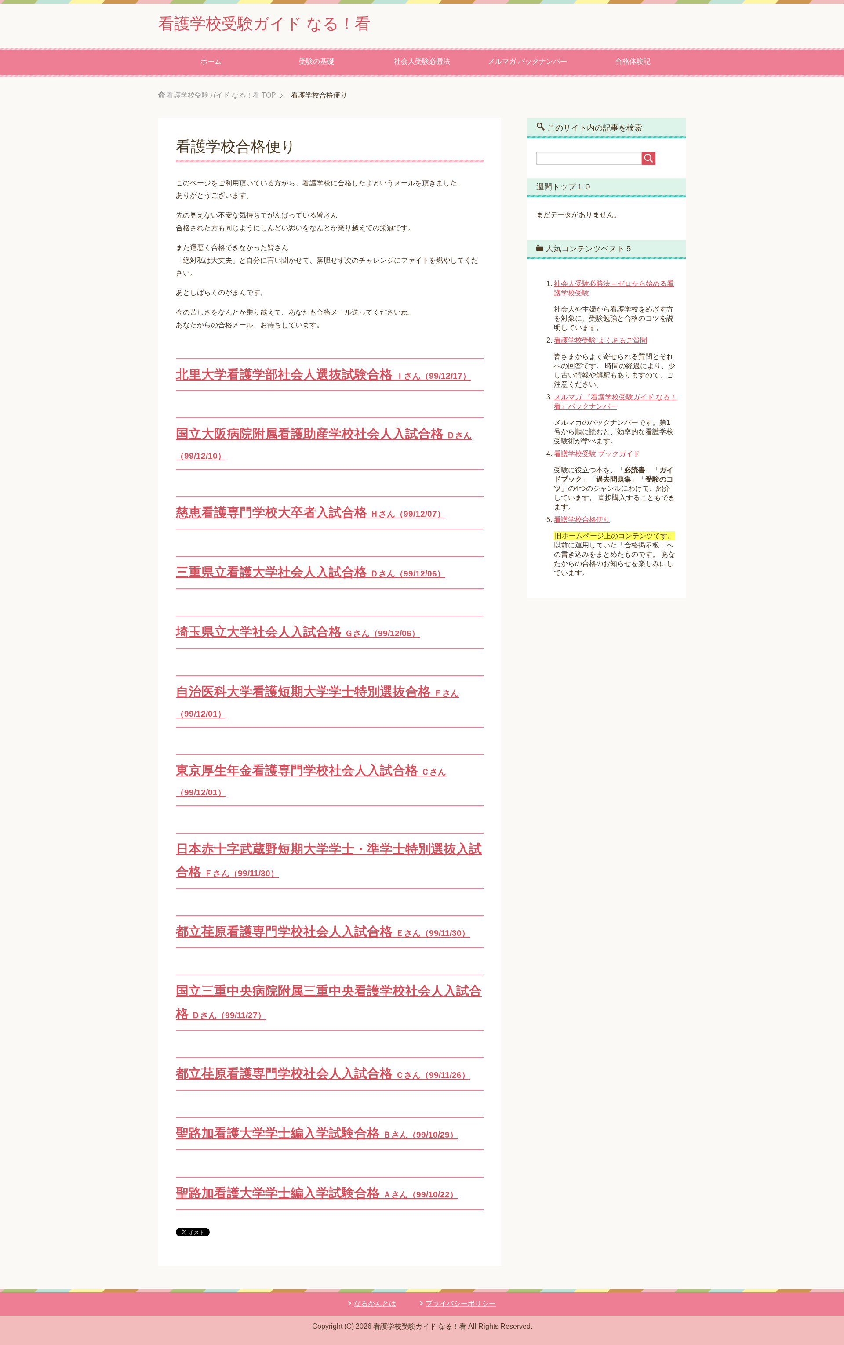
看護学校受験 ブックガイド (597, 453)
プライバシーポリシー (461, 1303)
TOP (221, 95)
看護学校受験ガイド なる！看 (264, 24)
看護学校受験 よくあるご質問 (600, 340)
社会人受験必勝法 (422, 61)
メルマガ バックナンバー (527, 61)
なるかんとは (375, 1303)
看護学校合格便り (582, 519)
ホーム (211, 61)
